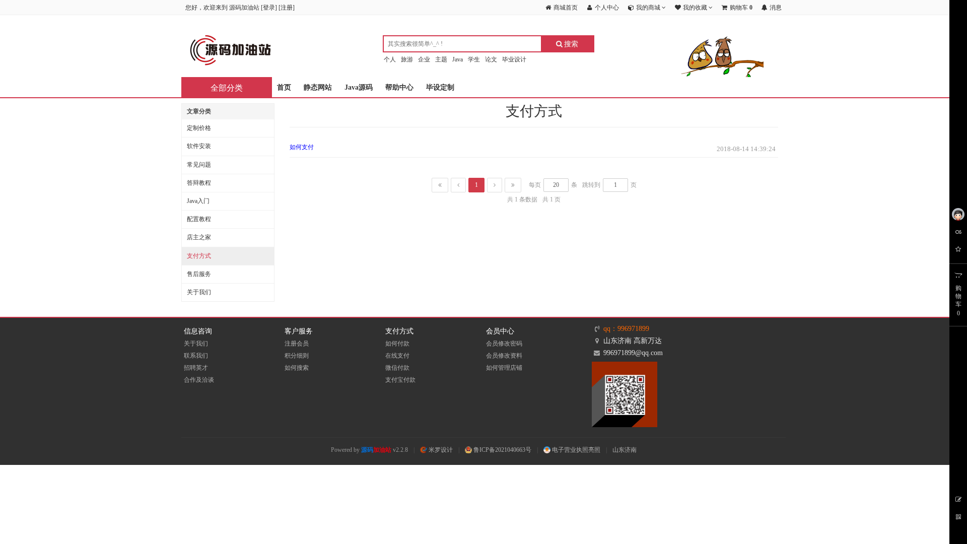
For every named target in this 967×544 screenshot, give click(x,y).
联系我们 (196, 355)
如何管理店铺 (504, 367)
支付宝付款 (400, 379)
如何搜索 (297, 367)
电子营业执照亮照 (575, 449)
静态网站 (318, 87)
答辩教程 (199, 182)
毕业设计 (514, 59)
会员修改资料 (504, 355)
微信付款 (397, 367)
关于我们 (199, 292)
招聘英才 (196, 367)
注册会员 (297, 343)
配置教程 (199, 219)
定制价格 (199, 127)
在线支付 (397, 355)
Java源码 (358, 87)
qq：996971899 (626, 328)
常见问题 (199, 164)
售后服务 (199, 274)
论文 (491, 59)
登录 (269, 7)
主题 (441, 59)
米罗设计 (440, 449)
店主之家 (199, 237)
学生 (474, 59)
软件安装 (199, 146)
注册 (287, 7)
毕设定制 (440, 87)
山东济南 (624, 449)
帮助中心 (399, 87)
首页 (284, 87)
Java (457, 59)
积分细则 (297, 355)
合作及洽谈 (199, 379)
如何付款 (397, 343)
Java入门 (198, 201)
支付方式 (199, 255)
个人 (390, 59)
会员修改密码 (504, 343)
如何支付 (302, 147)
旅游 (407, 59)
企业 (424, 59)
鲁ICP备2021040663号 (501, 449)
